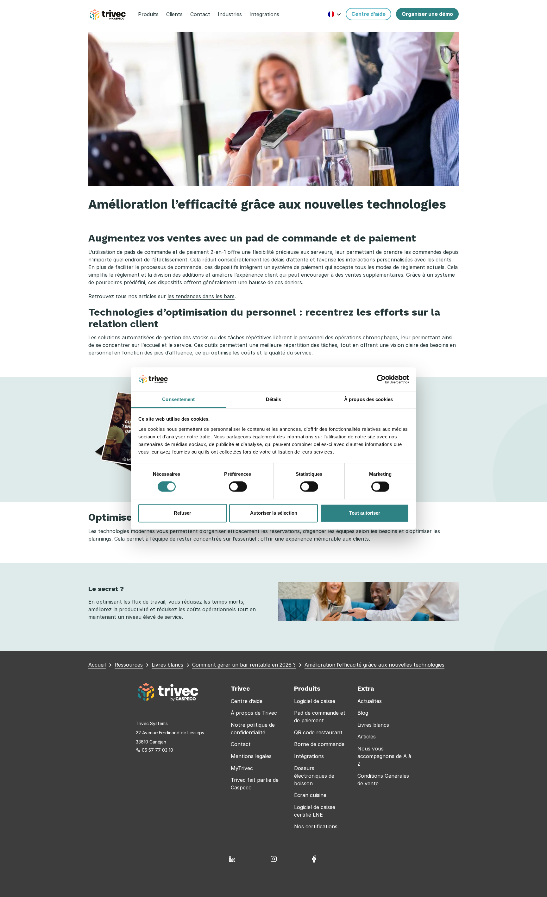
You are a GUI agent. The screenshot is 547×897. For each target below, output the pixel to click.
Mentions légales (251, 756)
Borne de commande (319, 744)
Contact (241, 744)
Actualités (369, 701)
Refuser (182, 513)
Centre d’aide (246, 701)
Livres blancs (373, 725)
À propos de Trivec (254, 713)
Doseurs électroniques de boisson (314, 776)
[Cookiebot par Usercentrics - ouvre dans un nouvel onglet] (381, 379)
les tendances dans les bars (201, 296)
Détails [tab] (273, 399)
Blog (362, 713)
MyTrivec (242, 768)
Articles (366, 736)
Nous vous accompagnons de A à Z (384, 756)
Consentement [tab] (178, 399)
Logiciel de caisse (314, 701)
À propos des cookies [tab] (368, 399)
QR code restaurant (318, 732)
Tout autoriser (364, 513)
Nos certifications (315, 826)
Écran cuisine (310, 795)
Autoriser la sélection (273, 513)
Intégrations (309, 756)
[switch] (238, 487)
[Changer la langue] (334, 14)
